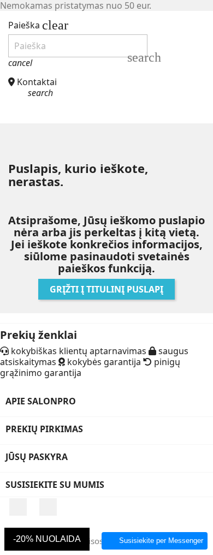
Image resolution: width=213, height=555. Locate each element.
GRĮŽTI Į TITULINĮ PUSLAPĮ (106, 289)
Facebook (18, 507)
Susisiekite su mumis (54, 485)
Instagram (48, 507)
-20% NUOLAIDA (47, 539)
